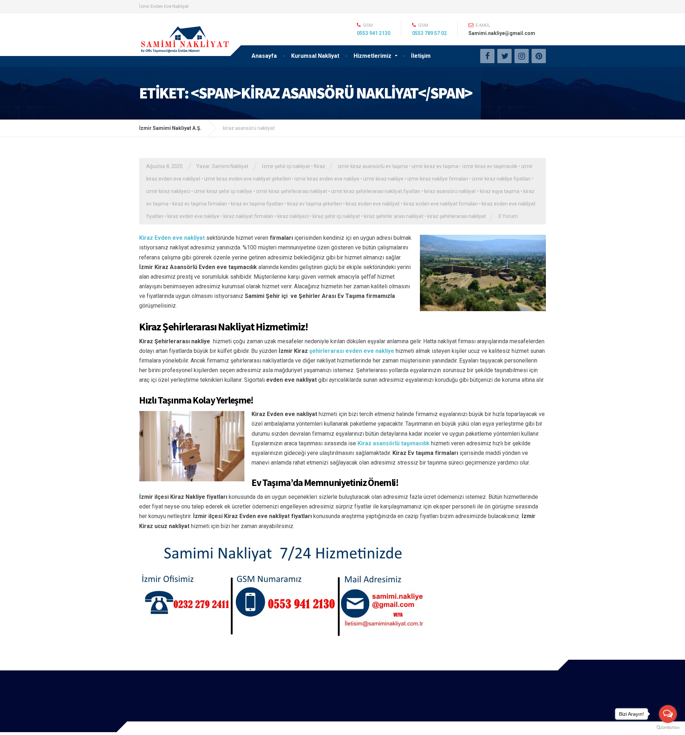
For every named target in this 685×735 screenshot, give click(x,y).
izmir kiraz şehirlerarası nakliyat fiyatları (375, 191)
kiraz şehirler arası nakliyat (393, 216)
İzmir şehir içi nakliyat (286, 166)
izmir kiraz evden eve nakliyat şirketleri (247, 179)
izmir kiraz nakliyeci (168, 191)
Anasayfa (264, 55)
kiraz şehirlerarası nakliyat (456, 216)
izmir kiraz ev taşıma (435, 166)
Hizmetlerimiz (372, 55)
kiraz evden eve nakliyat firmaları (441, 204)
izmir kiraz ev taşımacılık (489, 166)
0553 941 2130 (373, 33)
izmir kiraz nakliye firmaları (437, 179)
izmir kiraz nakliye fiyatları (501, 179)
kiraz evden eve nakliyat (373, 204)
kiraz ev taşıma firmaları (199, 204)
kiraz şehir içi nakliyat (336, 216)
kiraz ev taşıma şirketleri (314, 204)
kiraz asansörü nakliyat (450, 191)
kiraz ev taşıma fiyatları (257, 204)
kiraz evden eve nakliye (193, 216)
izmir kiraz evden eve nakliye (327, 179)
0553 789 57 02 (429, 33)
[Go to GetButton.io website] (667, 727)
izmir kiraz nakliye (383, 179)
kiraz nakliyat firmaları (248, 216)
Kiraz (319, 166)
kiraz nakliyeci (293, 216)
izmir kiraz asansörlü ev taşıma (373, 166)
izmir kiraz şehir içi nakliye (223, 191)
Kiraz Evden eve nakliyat (172, 237)
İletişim (421, 55)
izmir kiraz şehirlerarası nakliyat (291, 191)
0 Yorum (508, 216)
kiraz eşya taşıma (499, 191)
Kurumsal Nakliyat (315, 55)
